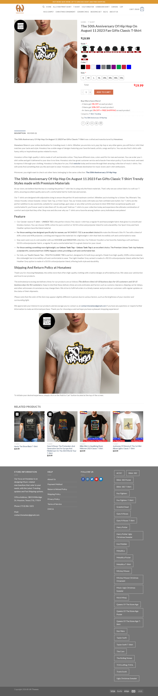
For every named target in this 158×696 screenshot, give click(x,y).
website (76, 163)
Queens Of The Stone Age (127, 604)
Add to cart (104, 92)
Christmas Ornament (66, 12)
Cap (121, 7)
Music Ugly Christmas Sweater (126, 589)
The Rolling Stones (124, 658)
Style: (84, 43)
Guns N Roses (122, 513)
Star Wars (121, 631)
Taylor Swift (122, 638)
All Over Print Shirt (62, 7)
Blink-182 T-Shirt (124, 486)
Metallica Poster (124, 557)
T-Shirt (76, 7)
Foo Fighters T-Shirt (125, 500)
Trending (97, 114)
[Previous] (14, 436)
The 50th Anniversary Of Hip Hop (95, 118)
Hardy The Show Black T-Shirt (26, 446)
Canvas (114, 7)
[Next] (143, 436)
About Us (114, 12)
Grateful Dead (123, 507)
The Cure (120, 651)
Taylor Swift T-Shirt (125, 644)
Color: (84, 62)
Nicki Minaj (122, 597)
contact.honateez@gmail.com (93, 306)
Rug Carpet (48, 12)
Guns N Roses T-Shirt (126, 520)
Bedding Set (96, 12)
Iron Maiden (122, 544)
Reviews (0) (32, 133)
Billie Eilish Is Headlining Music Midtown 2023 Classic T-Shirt (91, 447)
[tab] (20, 133)
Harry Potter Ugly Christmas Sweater (124, 535)
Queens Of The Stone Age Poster (127, 612)
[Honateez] (26, 9)
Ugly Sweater (88, 7)
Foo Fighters (122, 493)
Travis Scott (122, 671)
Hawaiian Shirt (102, 7)
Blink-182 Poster (124, 480)
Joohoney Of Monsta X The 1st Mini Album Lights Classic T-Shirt (127, 447)
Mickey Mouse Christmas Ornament (127, 579)
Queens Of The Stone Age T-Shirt (129, 622)
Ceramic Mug (83, 12)
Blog (105, 12)
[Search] (43, 6)
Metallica (121, 551)
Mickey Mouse (123, 571)
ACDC (119, 473)
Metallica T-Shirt (124, 564)
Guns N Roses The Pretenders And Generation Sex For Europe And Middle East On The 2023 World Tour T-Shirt (61, 449)
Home (48, 7)
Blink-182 (132, 473)
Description (20, 133)
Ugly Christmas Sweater (127, 678)
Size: (83, 72)
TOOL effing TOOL (125, 665)
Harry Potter (122, 527)
